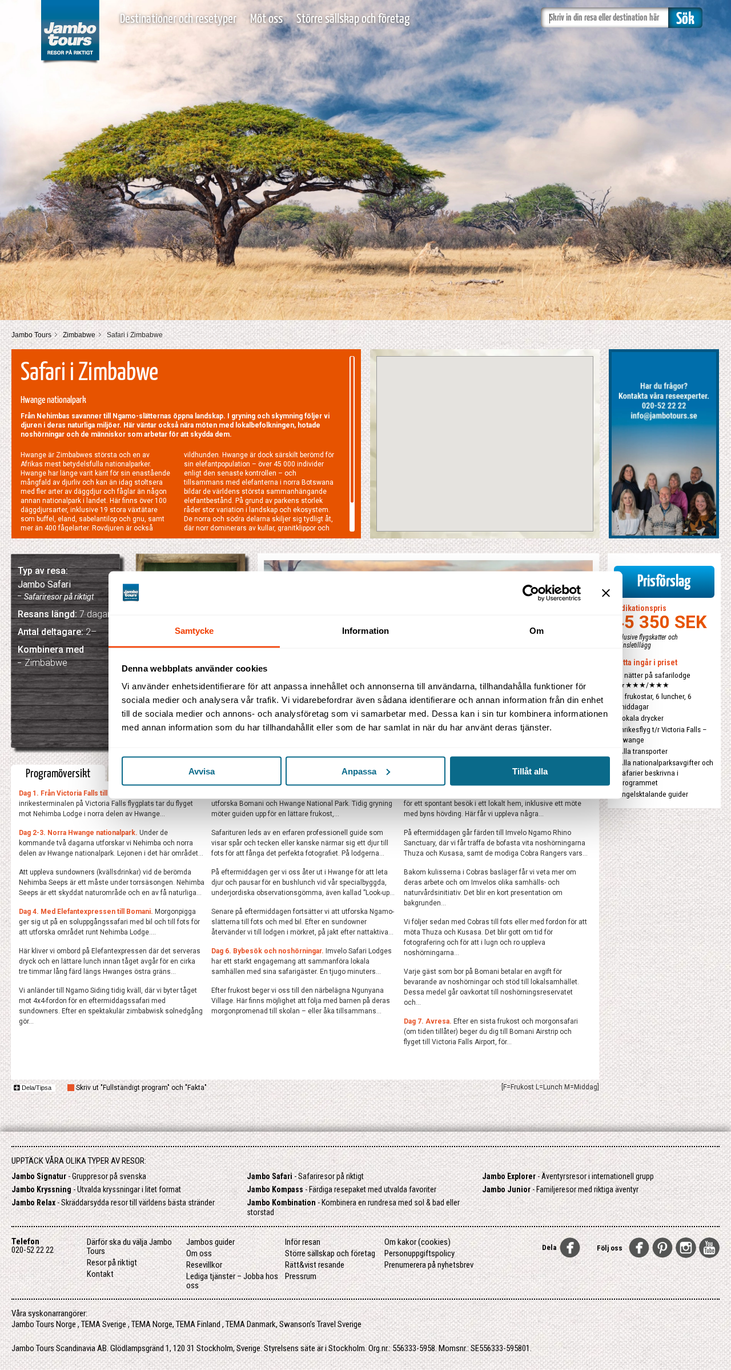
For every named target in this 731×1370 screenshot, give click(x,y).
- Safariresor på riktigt (305, 1176)
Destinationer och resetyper (178, 19)
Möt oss (266, 19)
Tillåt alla (530, 771)
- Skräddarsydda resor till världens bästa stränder (113, 1202)
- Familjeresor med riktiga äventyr (560, 1189)
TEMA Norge (151, 1324)
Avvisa (201, 771)
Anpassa (359, 771)
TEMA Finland (198, 1324)
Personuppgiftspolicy (419, 1253)
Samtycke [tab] (194, 631)
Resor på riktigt (112, 1262)
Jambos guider (210, 1242)
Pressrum (300, 1276)
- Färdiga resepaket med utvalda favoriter (341, 1189)
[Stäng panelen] (606, 593)
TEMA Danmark (251, 1324)
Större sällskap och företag (352, 19)
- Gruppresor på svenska (78, 1176)
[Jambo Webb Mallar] (70, 62)
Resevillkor (204, 1265)
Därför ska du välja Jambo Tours (129, 1246)
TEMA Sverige (103, 1324)
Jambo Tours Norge (43, 1324)
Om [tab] (536, 631)
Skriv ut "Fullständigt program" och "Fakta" (141, 1088)
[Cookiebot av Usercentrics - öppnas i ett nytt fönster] (531, 592)
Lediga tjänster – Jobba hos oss (232, 1281)
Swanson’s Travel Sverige (320, 1324)
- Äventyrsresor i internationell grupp (568, 1176)
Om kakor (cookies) (417, 1242)
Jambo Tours (31, 335)
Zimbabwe (79, 335)
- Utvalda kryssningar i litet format (96, 1189)
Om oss (199, 1253)
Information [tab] (365, 631)
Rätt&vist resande (314, 1265)
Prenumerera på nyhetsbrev (428, 1265)
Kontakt (100, 1274)
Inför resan (302, 1242)
